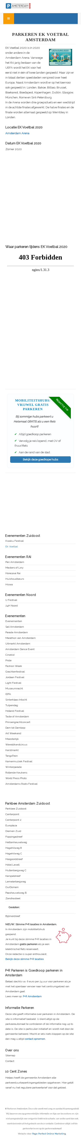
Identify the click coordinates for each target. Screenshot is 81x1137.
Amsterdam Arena (17, 133)
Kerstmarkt (12, 750)
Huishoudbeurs (14, 579)
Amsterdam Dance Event (20, 649)
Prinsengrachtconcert (17, 722)
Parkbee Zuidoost (15, 808)
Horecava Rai (13, 573)
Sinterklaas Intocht (16, 699)
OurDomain (12, 887)
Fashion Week (13, 666)
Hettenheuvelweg (16, 842)
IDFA (8, 694)
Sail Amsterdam (14, 626)
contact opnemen (35, 1038)
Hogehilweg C (13, 853)
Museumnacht (14, 688)
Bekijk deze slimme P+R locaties (24, 959)
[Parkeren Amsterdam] (26, 5)
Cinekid (9, 655)
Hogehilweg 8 (13, 848)
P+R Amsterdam (32, 996)
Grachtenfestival (15, 671)
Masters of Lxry (14, 567)
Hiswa (9, 584)
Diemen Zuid (13, 831)
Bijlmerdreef (12, 916)
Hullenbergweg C (15, 870)
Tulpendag (11, 705)
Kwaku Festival (14, 541)
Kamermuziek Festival (18, 761)
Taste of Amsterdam (17, 716)
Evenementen (13, 621)
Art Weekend (13, 733)
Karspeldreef (13, 876)
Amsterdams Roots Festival (21, 784)
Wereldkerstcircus (16, 744)
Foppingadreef (13, 836)
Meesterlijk (12, 739)
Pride (8, 660)
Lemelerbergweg (15, 881)
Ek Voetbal (11, 546)
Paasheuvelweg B (16, 892)
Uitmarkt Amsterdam (17, 643)
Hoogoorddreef (14, 859)
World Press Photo (16, 778)
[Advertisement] (40, 197)
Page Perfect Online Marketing (49, 1133)
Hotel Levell (12, 864)
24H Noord (11, 605)
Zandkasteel (12, 898)
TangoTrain (11, 755)
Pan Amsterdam (14, 562)
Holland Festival (14, 711)
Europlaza (11, 825)
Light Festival (13, 683)
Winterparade (13, 767)
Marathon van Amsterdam (20, 638)
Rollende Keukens (16, 772)
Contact (9, 1061)
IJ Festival (11, 600)
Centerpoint (12, 814)
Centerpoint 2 (13, 820)
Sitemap (10, 1055)
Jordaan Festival (14, 677)
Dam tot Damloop (15, 727)
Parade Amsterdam (16, 632)
